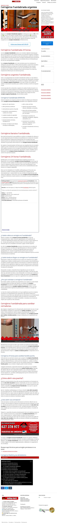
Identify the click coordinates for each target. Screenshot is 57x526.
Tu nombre (43, 51)
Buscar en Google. (6, 229)
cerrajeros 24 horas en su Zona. (10, 451)
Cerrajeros (38, 2)
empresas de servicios (22, 180)
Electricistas (53, 0)
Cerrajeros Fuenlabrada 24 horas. (10, 463)
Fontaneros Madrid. (45, 92)
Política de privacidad (25, 499)
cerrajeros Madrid (5, 182)
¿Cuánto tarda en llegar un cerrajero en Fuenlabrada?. (17, 472)
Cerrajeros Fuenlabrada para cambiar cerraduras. (14, 476)
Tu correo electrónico (45, 56)
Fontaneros (36, 0)
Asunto (42, 66)
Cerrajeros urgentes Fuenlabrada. (10, 464)
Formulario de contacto (25, 506)
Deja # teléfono (44, 61)
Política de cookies (24, 498)
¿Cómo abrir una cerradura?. (11, 480)
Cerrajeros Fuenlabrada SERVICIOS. (13, 466)
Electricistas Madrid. (46, 98)
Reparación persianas (45, 0)
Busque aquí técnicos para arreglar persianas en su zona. (18, 482)
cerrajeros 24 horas (5, 5)
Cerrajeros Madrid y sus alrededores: (13, 484)
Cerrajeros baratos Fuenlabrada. (10, 468)
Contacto (44, 2)
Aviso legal (22, 497)
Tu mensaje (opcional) (45, 71)
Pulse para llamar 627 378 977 (19, 44)
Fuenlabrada (25, 187)
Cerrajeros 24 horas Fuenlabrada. (10, 469)
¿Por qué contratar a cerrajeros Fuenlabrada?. (15, 474)
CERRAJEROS (5, 457)
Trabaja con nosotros (51, 2)
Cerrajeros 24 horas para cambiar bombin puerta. (16, 477)
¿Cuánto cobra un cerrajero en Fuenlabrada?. (15, 471)
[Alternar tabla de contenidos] (30, 461)
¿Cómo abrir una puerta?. (9, 479)
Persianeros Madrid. (46, 90)
